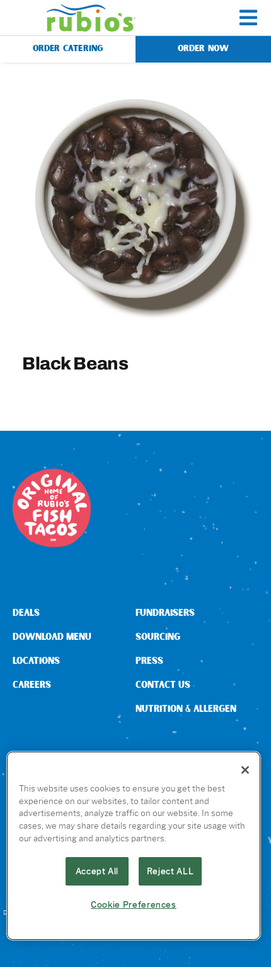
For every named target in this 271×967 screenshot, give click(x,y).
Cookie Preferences (133, 904)
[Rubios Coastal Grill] (91, 9)
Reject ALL (170, 871)
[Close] (245, 770)
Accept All (97, 871)
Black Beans (75, 363)
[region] (133, 845)
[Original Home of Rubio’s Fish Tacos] (52, 473)
